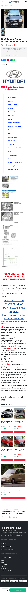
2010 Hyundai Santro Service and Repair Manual (19, 451)
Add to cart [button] (7, 432)
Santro (10, 5)
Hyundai (6, 5)
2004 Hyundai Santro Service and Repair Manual (6, 423)
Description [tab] (4, 64)
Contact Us (4, 566)
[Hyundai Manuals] (14, 2)
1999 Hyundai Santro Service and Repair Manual (13, 490)
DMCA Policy (4, 564)
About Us (3, 562)
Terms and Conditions (6, 570)
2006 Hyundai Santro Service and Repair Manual (19, 423)
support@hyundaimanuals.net (8, 539)
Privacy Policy (4, 568)
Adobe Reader (7, 364)
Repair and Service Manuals (8, 326)
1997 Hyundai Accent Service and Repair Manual (6, 451)
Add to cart (19, 590)
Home (2, 5)
